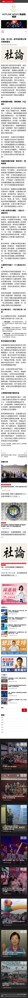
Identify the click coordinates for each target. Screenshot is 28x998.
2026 (2, 717)
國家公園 (5, 765)
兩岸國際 (8, 443)
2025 (2, 720)
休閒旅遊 (10, 859)
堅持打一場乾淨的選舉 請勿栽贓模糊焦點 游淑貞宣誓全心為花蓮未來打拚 (14, 953)
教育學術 (13, 887)
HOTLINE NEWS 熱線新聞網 (14, 15)
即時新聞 (8, 563)
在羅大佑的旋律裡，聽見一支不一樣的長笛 (13, 860)
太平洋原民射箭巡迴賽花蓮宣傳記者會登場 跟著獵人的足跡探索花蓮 (17, 686)
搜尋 (2, 707)
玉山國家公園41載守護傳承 (9, 766)
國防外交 (19, 443)
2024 (2, 722)
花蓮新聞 (8, 484)
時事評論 (8, 445)
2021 (2, 729)
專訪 (9, 887)
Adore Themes (22, 996)
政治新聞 (3, 445)
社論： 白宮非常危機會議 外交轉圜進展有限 (12, 567)
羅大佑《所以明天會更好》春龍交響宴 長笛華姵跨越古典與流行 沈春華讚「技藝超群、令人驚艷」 (14, 890)
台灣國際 (14, 443)
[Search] (26, 32)
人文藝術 (5, 795)
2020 (2, 732)
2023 (2, 724)
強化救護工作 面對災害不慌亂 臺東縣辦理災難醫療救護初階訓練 (14, 828)
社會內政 (15, 795)
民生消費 (21, 859)
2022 (2, 727)
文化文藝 (15, 859)
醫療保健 (15, 826)
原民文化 (10, 795)
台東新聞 (5, 826)
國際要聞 (24, 443)
